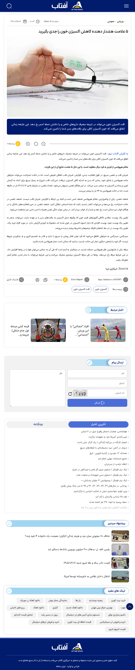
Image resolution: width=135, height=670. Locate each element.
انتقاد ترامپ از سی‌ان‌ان (115, 464)
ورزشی (120, 21)
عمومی (110, 21)
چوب (123, 608)
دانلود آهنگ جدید (74, 608)
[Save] (45, 280)
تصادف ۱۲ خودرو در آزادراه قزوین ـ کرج (108, 453)
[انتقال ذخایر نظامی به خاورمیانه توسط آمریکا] (119, 576)
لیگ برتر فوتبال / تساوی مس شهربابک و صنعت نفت (101, 475)
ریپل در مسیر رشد (49, 615)
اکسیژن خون (101, 289)
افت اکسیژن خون (81, 289)
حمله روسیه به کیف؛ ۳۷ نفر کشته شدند (108, 502)
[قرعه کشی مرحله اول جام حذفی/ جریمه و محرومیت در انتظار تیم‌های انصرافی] (48, 330)
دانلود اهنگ (38, 608)
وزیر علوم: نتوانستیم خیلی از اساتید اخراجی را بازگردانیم (100, 491)
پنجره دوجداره (96, 600)
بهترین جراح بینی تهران (101, 608)
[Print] (37, 280)
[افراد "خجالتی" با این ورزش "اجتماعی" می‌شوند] (108, 330)
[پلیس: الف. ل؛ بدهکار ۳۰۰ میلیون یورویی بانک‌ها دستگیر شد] (119, 549)
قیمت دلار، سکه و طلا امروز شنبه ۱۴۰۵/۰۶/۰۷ (87, 563)
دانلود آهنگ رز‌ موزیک (30, 600)
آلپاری (55, 608)
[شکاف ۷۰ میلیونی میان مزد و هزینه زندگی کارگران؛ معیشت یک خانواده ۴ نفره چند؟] (119, 536)
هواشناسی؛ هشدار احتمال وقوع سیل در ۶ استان (104, 431)
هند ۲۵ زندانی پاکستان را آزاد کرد (111, 497)
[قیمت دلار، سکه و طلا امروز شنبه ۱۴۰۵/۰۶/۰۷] (119, 563)
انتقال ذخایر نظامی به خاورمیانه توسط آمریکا (87, 576)
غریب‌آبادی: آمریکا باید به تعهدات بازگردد (107, 437)
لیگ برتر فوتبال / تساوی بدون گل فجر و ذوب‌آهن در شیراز (99, 469)
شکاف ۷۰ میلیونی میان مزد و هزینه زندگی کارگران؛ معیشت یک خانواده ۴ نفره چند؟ (67, 536)
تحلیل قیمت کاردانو (23, 615)
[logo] (68, 5)
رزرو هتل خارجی (17, 608)
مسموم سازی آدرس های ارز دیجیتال (83, 615)
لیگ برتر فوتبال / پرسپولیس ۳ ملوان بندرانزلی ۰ (104, 480)
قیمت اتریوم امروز (117, 629)
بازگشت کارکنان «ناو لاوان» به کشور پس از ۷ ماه (104, 507)
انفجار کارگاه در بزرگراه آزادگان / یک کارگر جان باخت (102, 442)
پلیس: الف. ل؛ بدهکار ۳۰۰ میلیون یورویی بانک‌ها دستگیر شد (79, 549)
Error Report (77, 279)
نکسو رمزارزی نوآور (117, 615)
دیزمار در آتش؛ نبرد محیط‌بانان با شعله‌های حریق (103, 448)
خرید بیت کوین (118, 600)
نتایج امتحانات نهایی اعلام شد (112, 459)
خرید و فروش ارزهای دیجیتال (45, 622)
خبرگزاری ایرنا (111, 269)
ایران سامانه (60, 666)
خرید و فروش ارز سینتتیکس (113, 622)
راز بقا (78, 600)
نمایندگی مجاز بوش (58, 600)
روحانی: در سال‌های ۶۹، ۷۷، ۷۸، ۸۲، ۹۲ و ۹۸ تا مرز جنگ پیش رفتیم (94, 486)
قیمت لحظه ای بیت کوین (79, 622)
